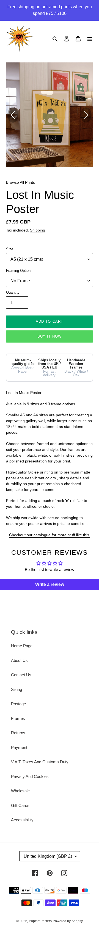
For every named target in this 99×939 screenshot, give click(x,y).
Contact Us (21, 674)
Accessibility (22, 819)
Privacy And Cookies (30, 776)
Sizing (16, 689)
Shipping (37, 230)
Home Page (21, 645)
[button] (86, 115)
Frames (18, 718)
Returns (18, 732)
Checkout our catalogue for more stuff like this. (49, 535)
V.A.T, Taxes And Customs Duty (39, 761)
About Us (19, 660)
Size (9, 249)
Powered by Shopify (68, 921)
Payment (19, 747)
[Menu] (89, 38)
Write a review (49, 584)
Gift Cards (20, 805)
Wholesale (20, 790)
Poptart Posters (40, 921)
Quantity (13, 292)
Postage (18, 703)
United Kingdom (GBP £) (48, 856)
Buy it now (49, 336)
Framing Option (18, 271)
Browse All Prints (20, 182)
